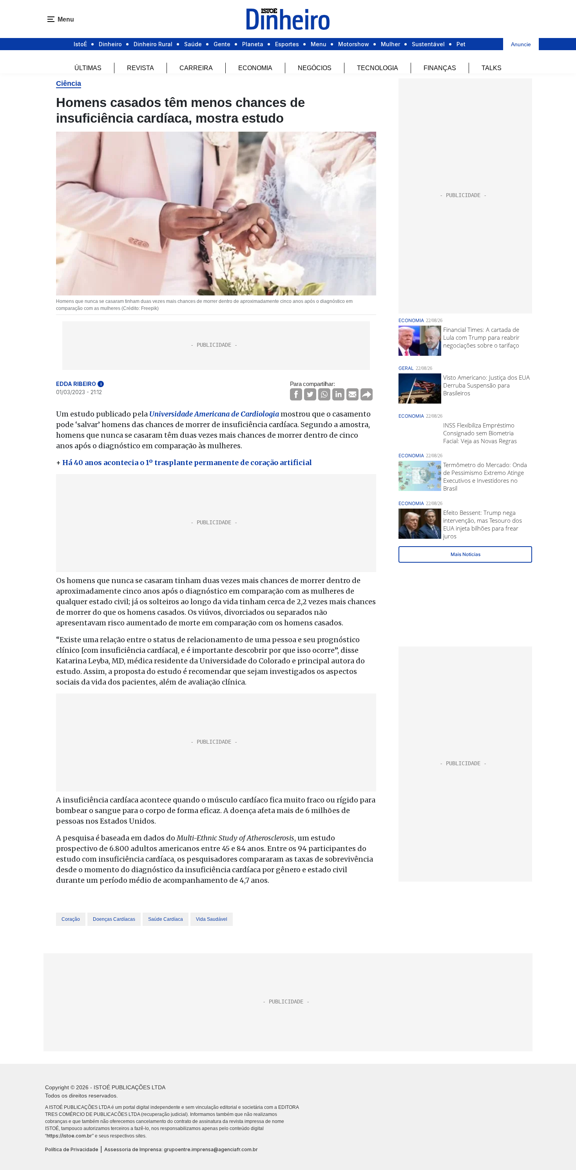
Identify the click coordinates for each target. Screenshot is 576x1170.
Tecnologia (377, 68)
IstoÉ (80, 44)
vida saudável (211, 919)
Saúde (193, 44)
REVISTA (140, 68)
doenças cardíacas (114, 919)
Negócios (314, 68)
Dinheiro (110, 44)
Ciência (68, 83)
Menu (318, 44)
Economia (255, 68)
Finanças (440, 68)
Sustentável (428, 44)
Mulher (390, 44)
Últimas (87, 68)
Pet (461, 44)
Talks (492, 68)
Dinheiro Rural (153, 44)
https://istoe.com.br (69, 1136)
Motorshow (353, 44)
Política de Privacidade (71, 1149)
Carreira (196, 68)
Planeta (252, 44)
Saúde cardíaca (165, 919)
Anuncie (521, 44)
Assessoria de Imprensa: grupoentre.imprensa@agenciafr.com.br (181, 1149)
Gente (222, 44)
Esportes (287, 44)
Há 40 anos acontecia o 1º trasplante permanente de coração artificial (187, 462)
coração (71, 919)
